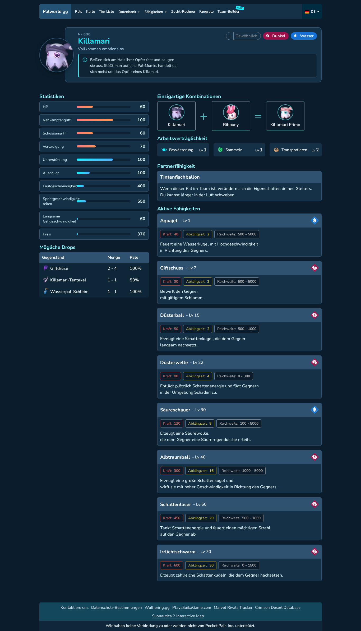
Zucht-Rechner (183, 11)
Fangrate (206, 11)
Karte (90, 11)
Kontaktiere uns (75, 607)
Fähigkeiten (154, 11)
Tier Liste (106, 11)
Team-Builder (229, 10)
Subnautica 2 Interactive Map (178, 616)
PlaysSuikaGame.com (191, 607)
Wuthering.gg (157, 607)
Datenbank (127, 11)
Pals (78, 11)
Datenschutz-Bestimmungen (116, 607)
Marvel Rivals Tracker (233, 607)
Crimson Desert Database (277, 607)
